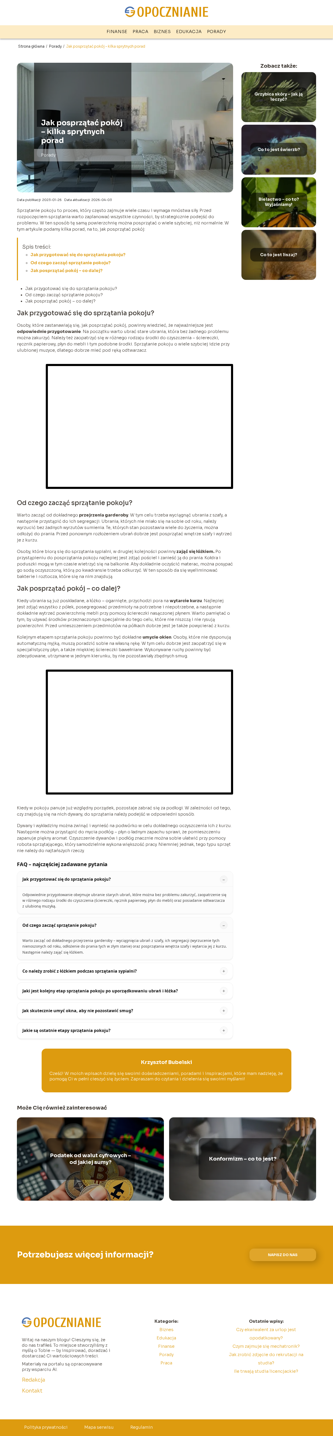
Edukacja (189, 31)
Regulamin (141, 1427)
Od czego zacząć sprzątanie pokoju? (70, 263)
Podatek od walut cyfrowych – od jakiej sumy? (90, 1159)
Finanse (117, 31)
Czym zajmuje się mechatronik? (266, 1346)
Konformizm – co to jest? (243, 1159)
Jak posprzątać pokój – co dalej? (66, 270)
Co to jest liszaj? (278, 254)
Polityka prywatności (46, 1427)
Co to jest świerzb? (279, 149)
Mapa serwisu (99, 1427)
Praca (141, 31)
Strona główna (31, 46)
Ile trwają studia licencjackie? (266, 1371)
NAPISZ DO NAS (283, 1255)
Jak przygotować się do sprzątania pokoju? (77, 254)
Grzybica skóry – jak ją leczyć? (278, 97)
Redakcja (33, 1380)
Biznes (162, 31)
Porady (216, 31)
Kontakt (32, 1391)
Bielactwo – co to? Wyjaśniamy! (279, 202)
